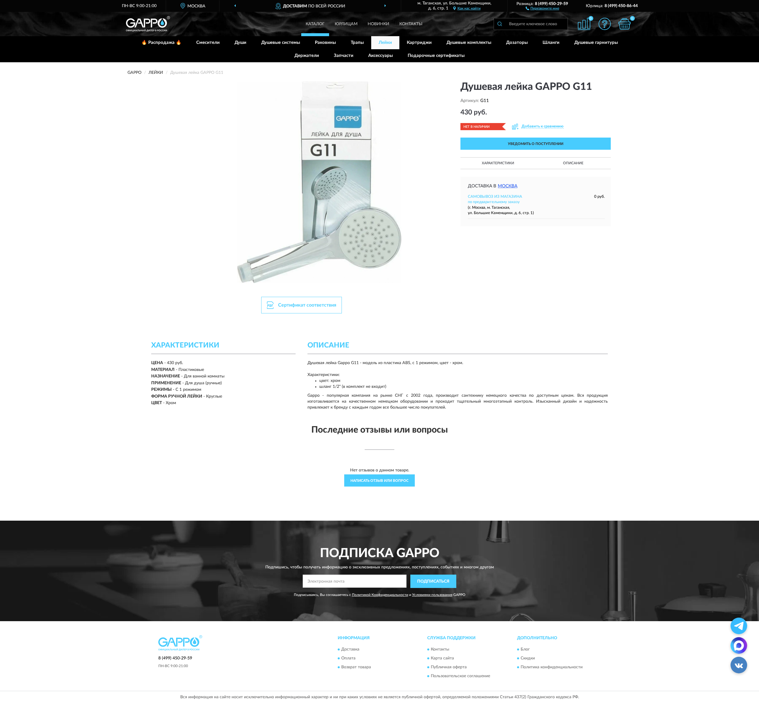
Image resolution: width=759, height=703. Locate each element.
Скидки (528, 658)
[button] (542, 8)
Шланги (551, 42)
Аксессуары (380, 55)
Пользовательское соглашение (460, 676)
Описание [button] (573, 163)
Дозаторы (517, 42)
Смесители (208, 42)
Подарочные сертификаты (436, 55)
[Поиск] (500, 24)
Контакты (410, 24)
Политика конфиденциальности (552, 667)
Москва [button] (507, 186)
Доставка (350, 650)
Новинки (378, 24)
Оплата (348, 658)
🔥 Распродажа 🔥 (161, 42)
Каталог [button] (315, 24)
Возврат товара (356, 667)
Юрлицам (346, 24)
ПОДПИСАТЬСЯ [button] (433, 581)
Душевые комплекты (469, 42)
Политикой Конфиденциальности (380, 595)
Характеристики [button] (498, 163)
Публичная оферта (449, 667)
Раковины (325, 42)
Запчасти (343, 55)
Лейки (385, 42)
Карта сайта (442, 658)
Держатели (306, 55)
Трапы (357, 42)
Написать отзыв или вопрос (379, 480)
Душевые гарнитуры (596, 42)
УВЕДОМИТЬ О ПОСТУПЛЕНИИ (535, 144)
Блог (525, 650)
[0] (624, 24)
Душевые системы (280, 42)
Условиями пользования (432, 595)
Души (240, 42)
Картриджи (419, 42)
